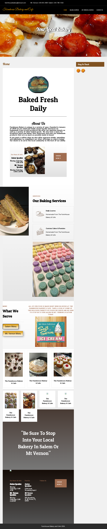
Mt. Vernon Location (88, 10)
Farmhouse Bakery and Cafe (18, 9)
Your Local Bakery (53, 29)
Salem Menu (10, 326)
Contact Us (99, 10)
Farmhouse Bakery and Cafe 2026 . (53, 526)
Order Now (58, 157)
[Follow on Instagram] (45, 489)
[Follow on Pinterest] (41, 489)
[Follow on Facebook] (41, 485)
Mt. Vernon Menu (13, 333)
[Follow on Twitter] (45, 485)
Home (65, 10)
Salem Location (74, 10)
